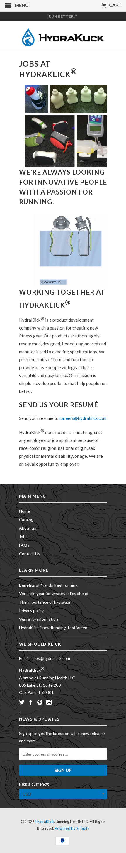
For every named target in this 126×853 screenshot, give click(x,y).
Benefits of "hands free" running (48, 584)
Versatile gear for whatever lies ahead (53, 593)
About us (27, 528)
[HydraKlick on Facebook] (30, 702)
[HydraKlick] (63, 35)
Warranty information (38, 618)
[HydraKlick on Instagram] (49, 702)
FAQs (24, 545)
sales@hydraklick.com (50, 658)
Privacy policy (31, 610)
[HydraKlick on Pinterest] (39, 702)
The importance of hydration (45, 601)
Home (24, 511)
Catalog (26, 519)
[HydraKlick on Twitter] (21, 702)
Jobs (23, 536)
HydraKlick (44, 821)
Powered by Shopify (72, 828)
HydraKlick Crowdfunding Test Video (53, 627)
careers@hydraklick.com (82, 418)
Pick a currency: (34, 783)
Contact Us (29, 553)
